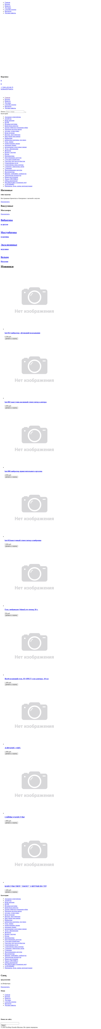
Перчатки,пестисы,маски (13, 129)
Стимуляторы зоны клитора (14, 165)
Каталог (7, 4)
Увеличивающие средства (13, 170)
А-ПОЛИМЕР (9, 184)
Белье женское (9, 120)
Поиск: (3, 111)
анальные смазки (10, 145)
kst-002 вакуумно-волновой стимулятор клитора (26, 402)
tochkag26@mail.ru (7, 89)
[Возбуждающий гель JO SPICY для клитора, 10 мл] (34, 675)
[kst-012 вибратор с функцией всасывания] (34, 329)
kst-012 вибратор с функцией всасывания (22, 333)
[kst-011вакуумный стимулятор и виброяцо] (34, 536)
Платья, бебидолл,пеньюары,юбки (16, 127)
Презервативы (9, 156)
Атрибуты (8, 119)
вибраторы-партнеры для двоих (15, 140)
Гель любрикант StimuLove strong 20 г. (21, 609)
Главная (7, 2)
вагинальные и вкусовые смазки (16, 147)
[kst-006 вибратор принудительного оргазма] (34, 467)
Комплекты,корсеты (11, 126)
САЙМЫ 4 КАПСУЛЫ (15, 817)
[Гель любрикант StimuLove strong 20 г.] (34, 606)
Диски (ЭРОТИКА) (11, 179)
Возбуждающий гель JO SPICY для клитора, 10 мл (27, 679)
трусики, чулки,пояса (12, 131)
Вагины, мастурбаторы (12, 134)
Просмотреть (5, 202)
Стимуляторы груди (11, 163)
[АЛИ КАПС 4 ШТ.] (34, 744)
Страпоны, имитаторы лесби (14, 166)
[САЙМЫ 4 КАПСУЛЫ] (34, 813)
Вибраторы (8, 138)
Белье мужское (10, 133)
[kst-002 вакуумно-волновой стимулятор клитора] (34, 398)
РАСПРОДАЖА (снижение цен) (16, 182)
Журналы (8, 150)
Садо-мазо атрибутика (12, 159)
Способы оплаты (10, 9)
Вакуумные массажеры (12, 136)
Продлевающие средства (13, 158)
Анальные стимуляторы (13, 117)
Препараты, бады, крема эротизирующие (18, 186)
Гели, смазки (9, 142)
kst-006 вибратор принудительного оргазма (23, 471)
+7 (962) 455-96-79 (7, 87)
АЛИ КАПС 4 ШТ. (13, 748)
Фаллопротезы (10, 172)
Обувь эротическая (11, 181)
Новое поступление (11, 177)
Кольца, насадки (10, 152)
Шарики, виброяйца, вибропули (15, 173)
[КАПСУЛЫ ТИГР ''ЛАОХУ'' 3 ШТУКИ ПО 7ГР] (34, 882)
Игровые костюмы (11, 124)
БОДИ (7, 122)
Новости (8, 6)
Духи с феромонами (11, 149)
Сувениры (8, 168)
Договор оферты (10, 13)
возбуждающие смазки (12, 143)
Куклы (7, 154)
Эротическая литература (13, 175)
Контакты (8, 11)
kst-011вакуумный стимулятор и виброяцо (23, 540)
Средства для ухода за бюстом (15, 161)
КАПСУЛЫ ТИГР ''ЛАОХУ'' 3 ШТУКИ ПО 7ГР (26, 886)
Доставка (8, 8)
